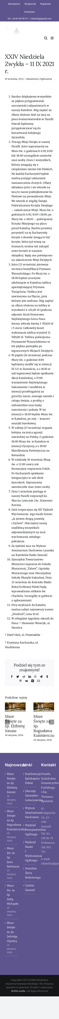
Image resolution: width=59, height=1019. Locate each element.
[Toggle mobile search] (45, 38)
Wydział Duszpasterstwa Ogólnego (29, 830)
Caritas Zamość (29, 888)
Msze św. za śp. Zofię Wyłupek (11, 894)
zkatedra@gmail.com (40, 18)
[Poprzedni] (7, 722)
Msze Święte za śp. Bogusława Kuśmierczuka (11, 820)
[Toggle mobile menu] (52, 38)
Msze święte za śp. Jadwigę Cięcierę (11, 932)
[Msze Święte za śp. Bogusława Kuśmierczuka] (43, 707)
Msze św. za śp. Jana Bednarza (11, 857)
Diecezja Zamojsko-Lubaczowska (29, 795)
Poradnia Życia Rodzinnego (29, 873)
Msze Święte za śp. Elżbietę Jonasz (15, 723)
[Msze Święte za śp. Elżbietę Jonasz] (15, 707)
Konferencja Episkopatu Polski (29, 778)
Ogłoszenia (46, 79)
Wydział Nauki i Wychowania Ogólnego (29, 851)
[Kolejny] (51, 722)
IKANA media (18, 991)
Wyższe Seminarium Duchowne (29, 812)
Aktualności (32, 79)
